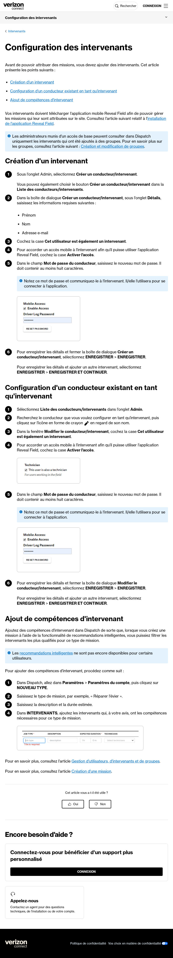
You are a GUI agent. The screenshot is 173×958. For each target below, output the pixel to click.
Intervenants (16, 31)
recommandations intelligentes (46, 653)
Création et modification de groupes (112, 146)
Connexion (151, 6)
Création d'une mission (91, 771)
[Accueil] (13, 5)
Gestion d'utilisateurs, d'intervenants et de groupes (115, 761)
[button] (86, 18)
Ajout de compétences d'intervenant (41, 100)
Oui (75, 804)
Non (103, 804)
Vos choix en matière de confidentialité (135, 943)
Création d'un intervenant (32, 82)
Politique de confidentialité (88, 943)
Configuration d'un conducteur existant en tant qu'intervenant (63, 91)
